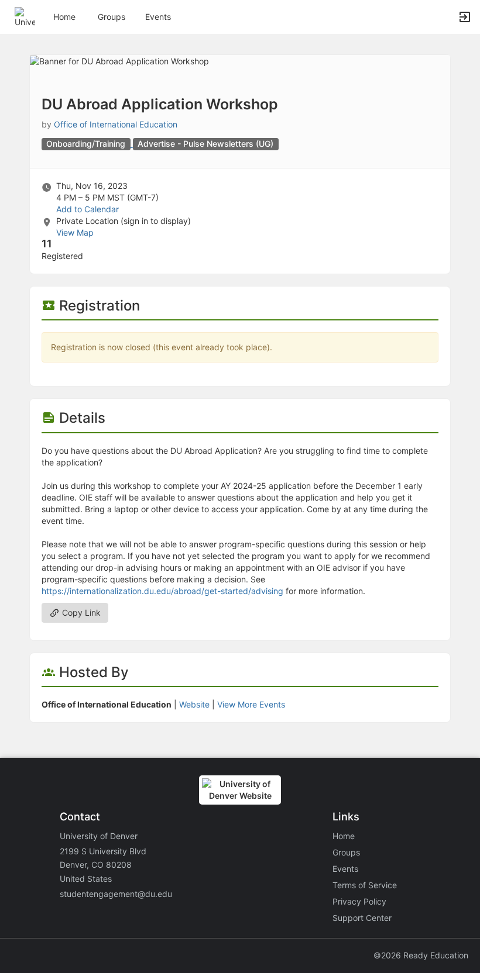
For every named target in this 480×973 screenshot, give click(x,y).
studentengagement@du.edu (116, 894)
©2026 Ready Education (420, 955)
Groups (111, 17)
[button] (25, 16)
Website (194, 704)
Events (158, 17)
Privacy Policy (359, 901)
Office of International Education (115, 124)
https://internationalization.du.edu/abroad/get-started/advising (162, 591)
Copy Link (80, 612)
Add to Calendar (87, 209)
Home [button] (64, 17)
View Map (75, 232)
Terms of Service (364, 885)
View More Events (251, 704)
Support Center (362, 918)
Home (343, 836)
